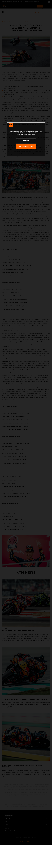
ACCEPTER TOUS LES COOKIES (26, 147)
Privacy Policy (24, 135)
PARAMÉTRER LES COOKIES (26, 152)
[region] (26, 139)
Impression (28, 135)
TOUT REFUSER (26, 141)
